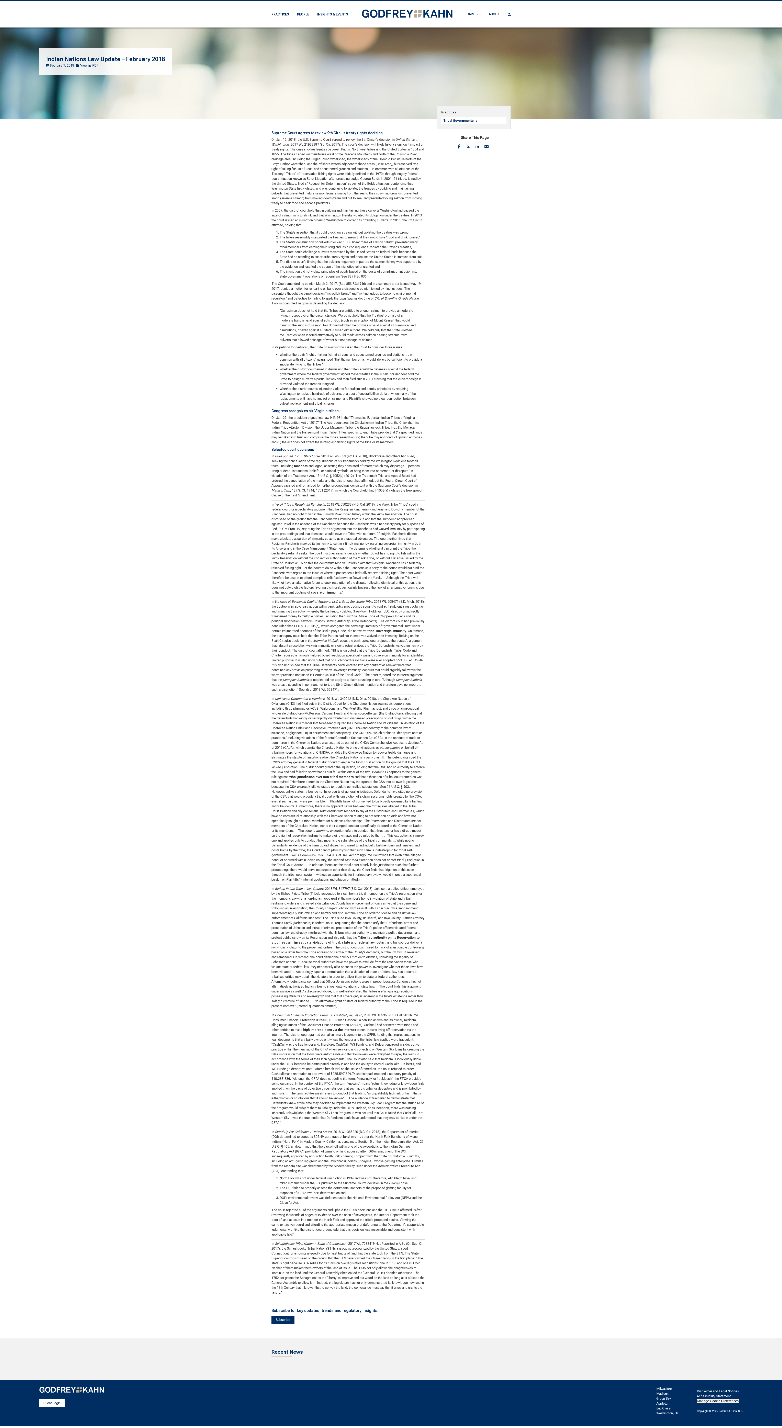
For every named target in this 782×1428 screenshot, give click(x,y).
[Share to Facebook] (459, 146)
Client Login (51, 1403)
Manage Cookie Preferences (718, 1401)
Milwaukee (664, 1389)
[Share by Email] (486, 146)
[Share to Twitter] (468, 146)
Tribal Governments (458, 121)
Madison (662, 1394)
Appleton (662, 1403)
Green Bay (663, 1399)
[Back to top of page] (773, 1418)
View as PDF (89, 65)
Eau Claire (663, 1408)
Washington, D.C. (668, 1413)
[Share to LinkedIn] (477, 146)
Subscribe (283, 1320)
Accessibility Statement (714, 1396)
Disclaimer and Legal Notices (718, 1391)
